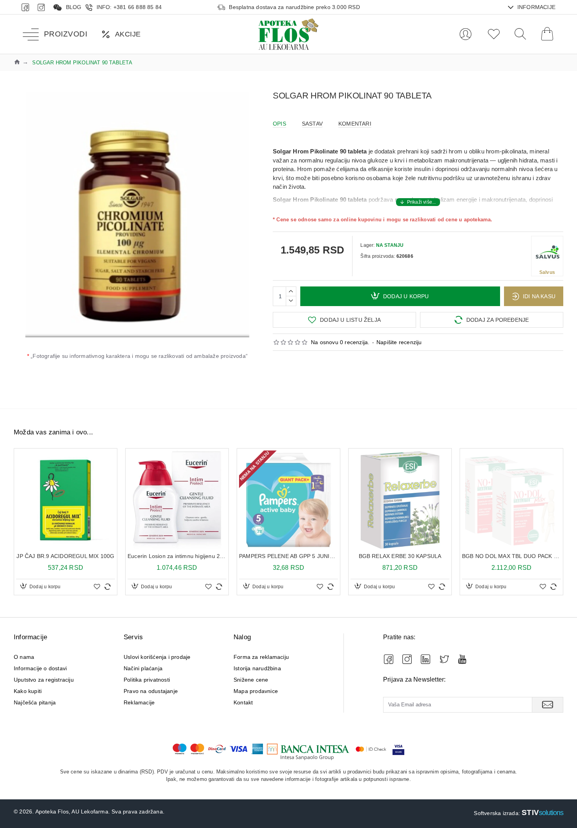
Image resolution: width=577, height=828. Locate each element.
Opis (279, 123)
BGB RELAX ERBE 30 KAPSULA (400, 556)
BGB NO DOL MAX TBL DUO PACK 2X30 (511, 556)
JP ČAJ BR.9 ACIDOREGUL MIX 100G (65, 556)
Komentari (354, 123)
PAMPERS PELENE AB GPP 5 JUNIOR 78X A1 (288, 556)
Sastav (312, 123)
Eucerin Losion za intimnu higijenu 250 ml (177, 556)
